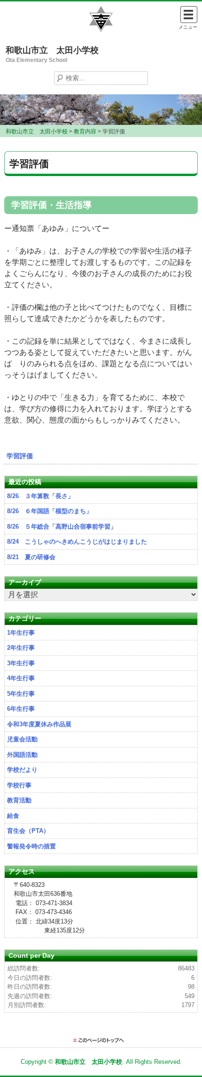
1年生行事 (21, 632)
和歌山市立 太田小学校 (52, 50)
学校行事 (19, 785)
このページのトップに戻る (101, 1040)
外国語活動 (22, 754)
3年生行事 (21, 663)
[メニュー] (188, 14)
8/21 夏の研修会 (31, 557)
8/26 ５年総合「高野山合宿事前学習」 (62, 526)
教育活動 (19, 800)
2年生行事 (21, 647)
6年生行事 (21, 708)
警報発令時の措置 (31, 846)
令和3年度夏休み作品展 (39, 724)
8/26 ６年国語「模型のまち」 (49, 511)
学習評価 (20, 456)
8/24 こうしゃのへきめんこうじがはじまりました (77, 541)
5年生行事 (21, 693)
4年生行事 (21, 678)
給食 (13, 815)
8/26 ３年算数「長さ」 (40, 496)
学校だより (22, 769)
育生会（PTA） (28, 830)
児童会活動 (22, 739)
